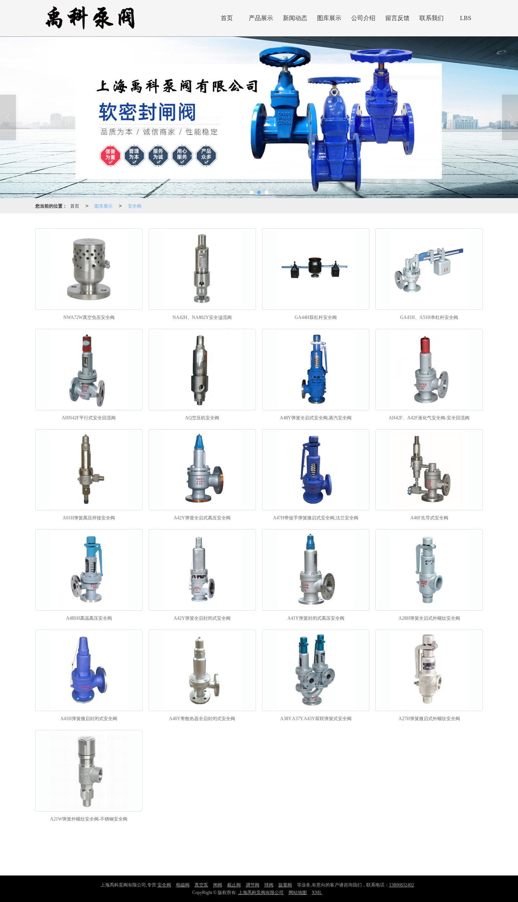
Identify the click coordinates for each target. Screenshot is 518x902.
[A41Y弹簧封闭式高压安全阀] (315, 570)
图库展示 (329, 18)
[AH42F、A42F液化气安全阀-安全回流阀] (429, 369)
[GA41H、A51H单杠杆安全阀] (429, 269)
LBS (465, 18)
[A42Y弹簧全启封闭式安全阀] (202, 570)
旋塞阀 (285, 885)
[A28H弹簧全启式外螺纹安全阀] (429, 570)
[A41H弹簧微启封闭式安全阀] (89, 670)
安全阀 (134, 205)
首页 (227, 18)
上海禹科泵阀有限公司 (261, 892)
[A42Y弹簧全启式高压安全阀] (202, 470)
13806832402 (401, 885)
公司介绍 (363, 18)
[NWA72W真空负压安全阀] (89, 269)
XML (317, 892)
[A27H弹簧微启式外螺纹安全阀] (429, 670)
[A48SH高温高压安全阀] (89, 570)
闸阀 (217, 885)
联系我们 (431, 18)
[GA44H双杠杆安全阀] (315, 269)
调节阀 (252, 885)
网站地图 (298, 892)
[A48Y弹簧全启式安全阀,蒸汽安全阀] (315, 369)
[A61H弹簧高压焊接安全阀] (89, 470)
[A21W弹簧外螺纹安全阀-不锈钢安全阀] (89, 771)
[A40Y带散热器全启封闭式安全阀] (202, 670)
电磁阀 (183, 885)
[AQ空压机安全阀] (202, 369)
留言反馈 (397, 18)
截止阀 (234, 885)
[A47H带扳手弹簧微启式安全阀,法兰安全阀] (315, 470)
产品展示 (261, 18)
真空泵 (201, 885)
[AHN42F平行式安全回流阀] (89, 369)
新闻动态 (295, 18)
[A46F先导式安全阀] (429, 470)
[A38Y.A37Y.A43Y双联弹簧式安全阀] (315, 670)
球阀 (268, 885)
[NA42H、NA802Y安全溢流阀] (202, 269)
